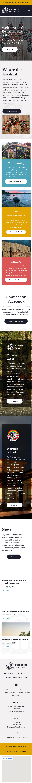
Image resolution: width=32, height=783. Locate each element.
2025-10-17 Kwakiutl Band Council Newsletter (14, 581)
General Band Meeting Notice (15, 639)
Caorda (23, 751)
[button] (28, 10)
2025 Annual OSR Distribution (15, 611)
